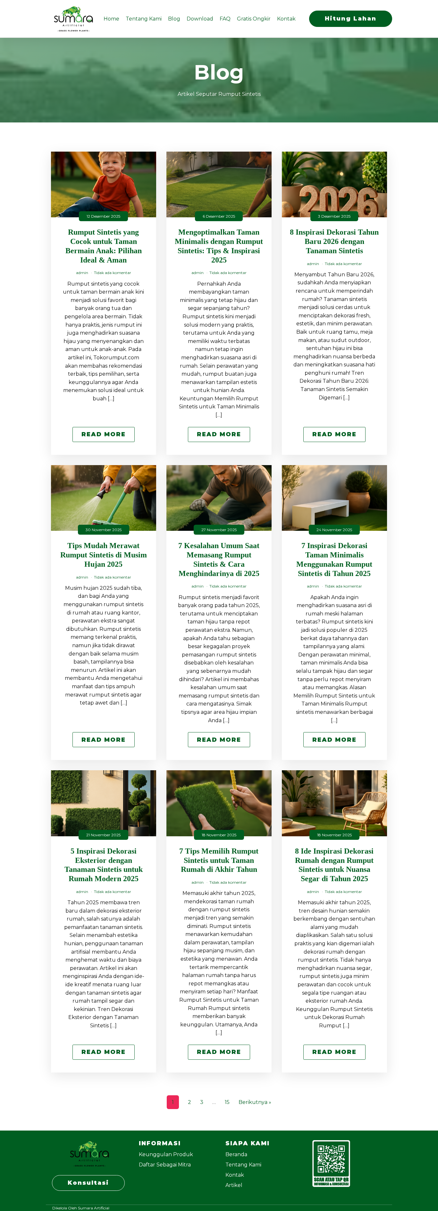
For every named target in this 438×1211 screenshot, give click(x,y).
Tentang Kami (144, 19)
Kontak (286, 19)
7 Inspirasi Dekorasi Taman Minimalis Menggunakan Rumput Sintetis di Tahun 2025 (334, 559)
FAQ (225, 19)
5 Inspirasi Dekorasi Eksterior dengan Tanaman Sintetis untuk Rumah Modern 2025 (103, 865)
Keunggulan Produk (166, 1154)
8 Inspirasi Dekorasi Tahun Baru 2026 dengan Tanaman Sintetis (334, 241)
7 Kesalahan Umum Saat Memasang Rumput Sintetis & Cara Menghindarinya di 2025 (218, 559)
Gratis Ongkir (254, 19)
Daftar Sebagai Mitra (165, 1165)
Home (111, 19)
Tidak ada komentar (112, 272)
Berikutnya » (255, 1102)
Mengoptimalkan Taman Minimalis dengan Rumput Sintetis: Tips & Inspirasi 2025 (219, 246)
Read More (103, 434)
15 (227, 1102)
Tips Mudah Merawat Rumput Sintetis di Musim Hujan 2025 (103, 554)
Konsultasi (88, 1182)
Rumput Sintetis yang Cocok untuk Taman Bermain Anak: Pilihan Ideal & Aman (103, 246)
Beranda (236, 1154)
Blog (174, 19)
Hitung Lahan (350, 18)
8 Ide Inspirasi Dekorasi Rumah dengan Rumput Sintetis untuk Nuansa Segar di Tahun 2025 (334, 865)
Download (200, 19)
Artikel (233, 1185)
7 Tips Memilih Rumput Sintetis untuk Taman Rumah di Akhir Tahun (218, 860)
